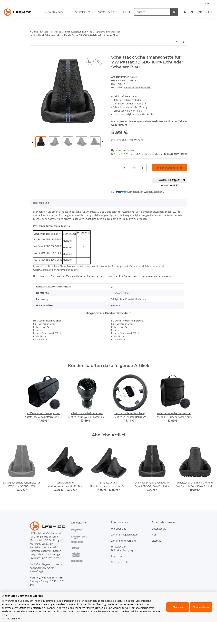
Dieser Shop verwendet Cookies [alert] (22, 596)
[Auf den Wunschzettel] (98, 61)
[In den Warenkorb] (32, 53)
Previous (32, 142)
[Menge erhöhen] (142, 167)
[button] (184, 12)
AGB (154, 534)
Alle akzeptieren (201, 606)
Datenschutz (159, 528)
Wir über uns (118, 528)
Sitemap (156, 540)
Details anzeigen (11, 618)
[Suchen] (174, 12)
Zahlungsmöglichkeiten (124, 534)
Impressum (117, 556)
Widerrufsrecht (120, 562)
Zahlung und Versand (123, 540)
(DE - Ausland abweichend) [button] (149, 154)
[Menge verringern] (115, 167)
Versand (139, 140)
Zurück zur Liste (40, 31)
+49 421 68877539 (52, 577)
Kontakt (207, 3)
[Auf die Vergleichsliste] (90, 61)
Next (103, 142)
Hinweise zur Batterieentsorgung (122, 548)
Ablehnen (178, 606)
